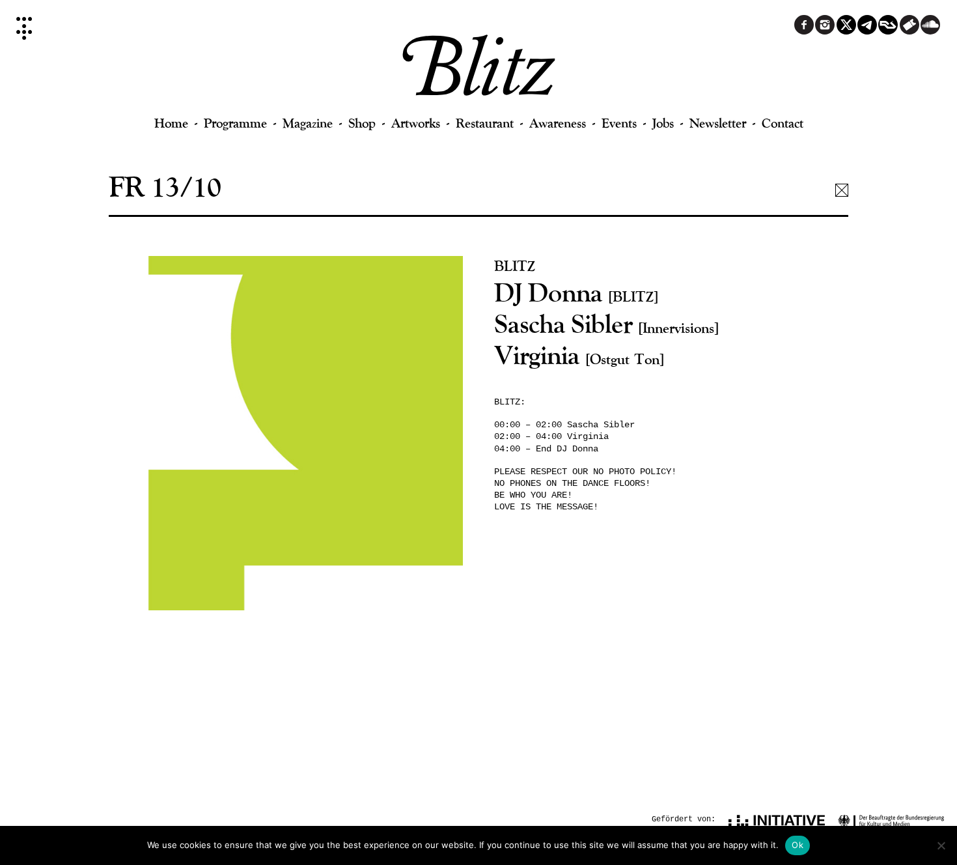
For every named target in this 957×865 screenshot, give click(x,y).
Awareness (557, 122)
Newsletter (717, 122)
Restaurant (485, 122)
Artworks (415, 122)
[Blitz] (478, 72)
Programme (235, 122)
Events (619, 122)
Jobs (663, 122)
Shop (362, 122)
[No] (940, 845)
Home (171, 122)
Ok (797, 845)
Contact (782, 122)
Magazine (308, 122)
